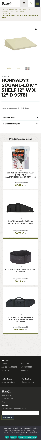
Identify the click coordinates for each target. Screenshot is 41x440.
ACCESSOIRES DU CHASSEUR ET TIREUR (17, 12)
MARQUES (25, 370)
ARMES (4, 364)
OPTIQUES (25, 364)
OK (7, 437)
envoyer (6, 417)
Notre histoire (6, 395)
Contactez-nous (28, 382)
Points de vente (7, 399)
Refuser (13, 437)
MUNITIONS (5, 370)
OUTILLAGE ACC (9, 14)
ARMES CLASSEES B (9, 367)
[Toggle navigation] (37, 3)
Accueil (4, 9)
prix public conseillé (20, 183)
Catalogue (5, 402)
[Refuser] (39, 433)
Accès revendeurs (8, 382)
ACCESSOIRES (13, 9)
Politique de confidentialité (27, 437)
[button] (36, 29)
